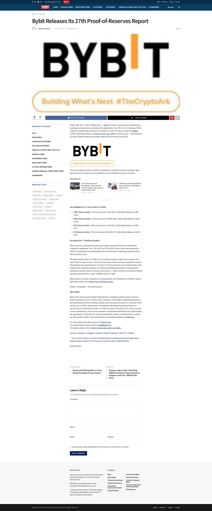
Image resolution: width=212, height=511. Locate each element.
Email (72, 437)
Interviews (110, 7)
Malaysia (48, 207)
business (59, 195)
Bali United (37, 195)
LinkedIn (99, 333)
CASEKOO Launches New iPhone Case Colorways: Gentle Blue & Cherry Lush (130, 185)
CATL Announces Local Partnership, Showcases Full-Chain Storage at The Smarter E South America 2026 (92, 186)
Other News (97, 7)
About (158, 2)
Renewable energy (39, 218)
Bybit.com (130, 317)
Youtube (131, 333)
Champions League (39, 199)
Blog (34, 133)
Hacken (135, 131)
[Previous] (104, 199)
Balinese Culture (50, 191)
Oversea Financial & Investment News (48, 171)
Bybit (106, 125)
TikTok (121, 333)
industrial (50, 203)
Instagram (90, 333)
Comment (74, 399)
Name (73, 427)
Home (55, 7)
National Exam (51, 210)
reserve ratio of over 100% (104, 134)
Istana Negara (38, 207)
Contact (177, 2)
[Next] (108, 199)
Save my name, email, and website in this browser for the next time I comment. (100, 447)
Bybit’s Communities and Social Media (106, 328)
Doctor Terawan (38, 203)
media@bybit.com (104, 325)
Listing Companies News (42, 167)
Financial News (66, 7)
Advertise (165, 2)
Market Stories (38, 210)
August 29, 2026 (87, 192)
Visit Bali (52, 218)
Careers (171, 2)
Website (111, 437)
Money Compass (44, 28)
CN (67, 2)
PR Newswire (154, 7)
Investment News (82, 7)
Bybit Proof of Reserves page (101, 282)
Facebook (81, 333)
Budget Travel (48, 195)
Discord (73, 333)
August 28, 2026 (125, 190)
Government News (39, 158)
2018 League (37, 191)
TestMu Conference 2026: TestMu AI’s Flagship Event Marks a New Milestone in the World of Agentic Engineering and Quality (86, 492)
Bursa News (37, 137)
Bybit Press (106, 322)
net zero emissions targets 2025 (44, 214)
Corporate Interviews (41, 142)
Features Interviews (40, 146)
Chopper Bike (54, 199)
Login (171, 7)
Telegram (113, 333)
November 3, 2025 (59, 28)
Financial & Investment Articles (132, 7)
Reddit (106, 333)
